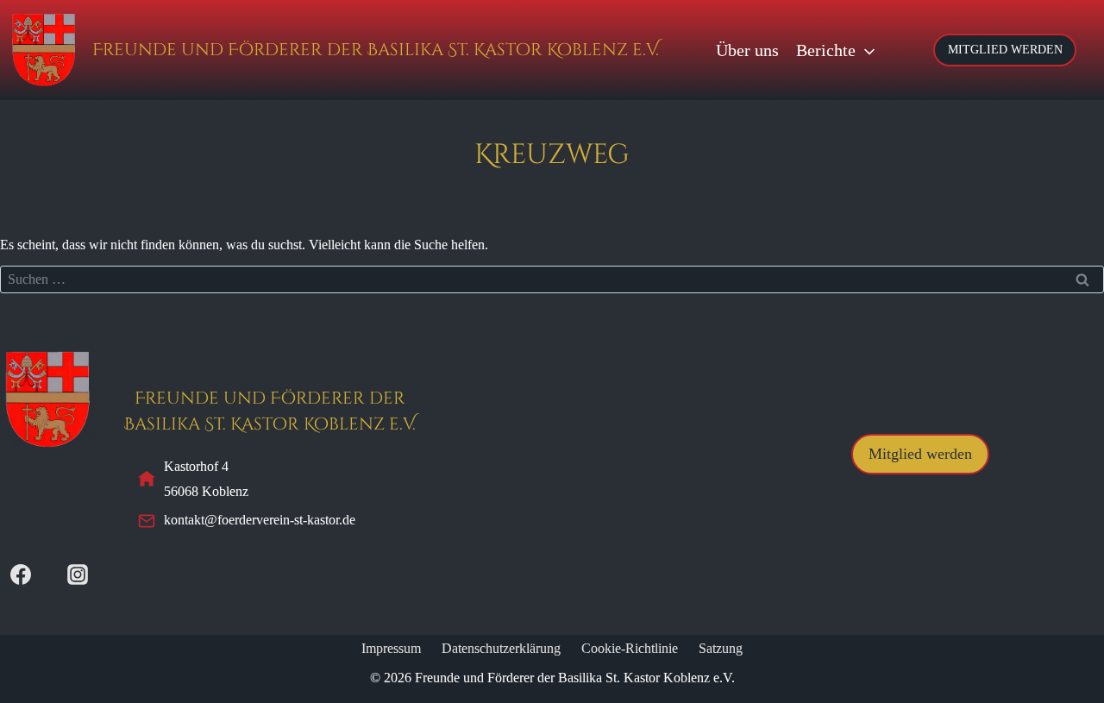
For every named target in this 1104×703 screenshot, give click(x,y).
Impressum (391, 648)
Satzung (721, 648)
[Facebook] (20, 574)
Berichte (826, 50)
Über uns (747, 50)
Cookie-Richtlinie (629, 648)
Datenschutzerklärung (501, 648)
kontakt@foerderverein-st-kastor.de (259, 519)
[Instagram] (77, 574)
